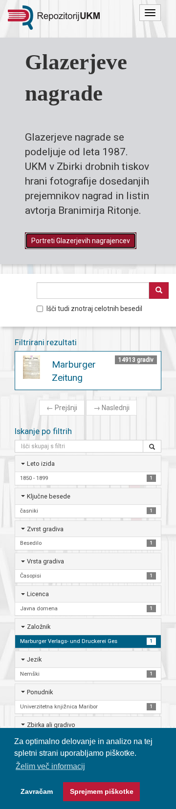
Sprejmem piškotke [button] (101, 791)
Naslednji (111, 408)
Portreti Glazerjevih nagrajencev (80, 241)
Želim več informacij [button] (50, 766)
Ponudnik (40, 692)
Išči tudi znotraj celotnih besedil (94, 308)
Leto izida (41, 463)
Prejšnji (61, 408)
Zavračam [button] (37, 791)
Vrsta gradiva (45, 561)
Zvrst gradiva (45, 529)
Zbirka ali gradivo (51, 724)
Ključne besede (48, 496)
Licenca (38, 594)
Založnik (38, 626)
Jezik (34, 659)
